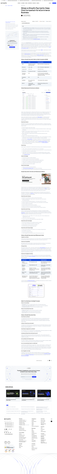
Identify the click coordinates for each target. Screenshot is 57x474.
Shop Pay (32, 193)
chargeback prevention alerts (29, 354)
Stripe (46, 188)
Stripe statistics (40, 117)
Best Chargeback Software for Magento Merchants (43, 413)
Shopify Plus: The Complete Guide (10, 406)
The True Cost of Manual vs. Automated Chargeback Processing (41, 411)
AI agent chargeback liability (42, 141)
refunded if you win (27, 154)
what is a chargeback (32, 256)
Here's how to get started (24, 355)
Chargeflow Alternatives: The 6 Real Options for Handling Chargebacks (42, 409)
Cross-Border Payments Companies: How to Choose (13, 413)
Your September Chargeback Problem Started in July (13, 411)
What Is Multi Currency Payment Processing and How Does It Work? (28, 413)
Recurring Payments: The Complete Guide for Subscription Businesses (27, 411)
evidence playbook (45, 142)
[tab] (7, 405)
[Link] (4, 3)
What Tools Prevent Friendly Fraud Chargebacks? (28, 406)
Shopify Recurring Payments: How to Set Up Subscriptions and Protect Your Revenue (42, 407)
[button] (52, 419)
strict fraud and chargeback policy (28, 168)
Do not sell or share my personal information (22, 441)
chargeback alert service (31, 280)
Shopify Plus (23, 212)
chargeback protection (47, 353)
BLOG (6, 5)
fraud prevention (29, 139)
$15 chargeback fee (43, 247)
